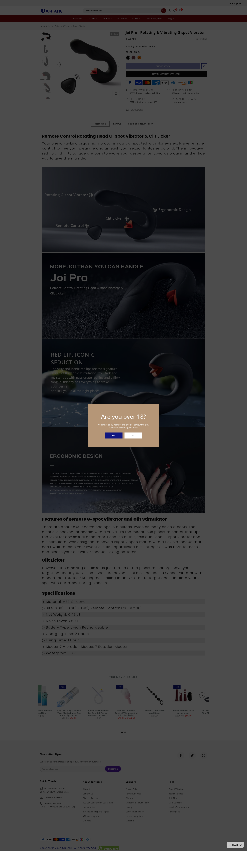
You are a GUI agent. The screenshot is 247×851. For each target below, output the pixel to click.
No (133, 435)
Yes (113, 435)
